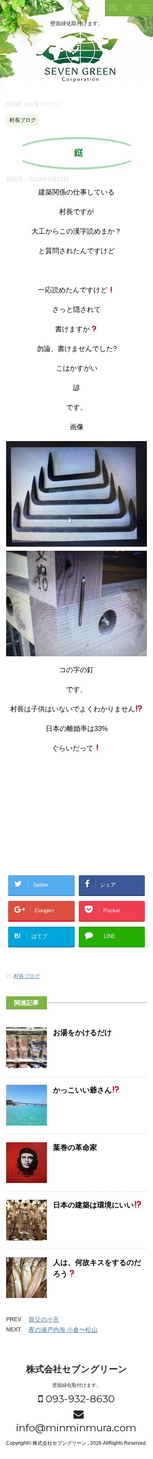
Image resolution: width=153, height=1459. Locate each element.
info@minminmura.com (74, 1427)
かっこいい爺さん (82, 1090)
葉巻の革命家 (75, 1147)
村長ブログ (26, 976)
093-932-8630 (79, 1399)
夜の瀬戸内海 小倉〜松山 (63, 1329)
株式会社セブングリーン (76, 1369)
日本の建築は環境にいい (93, 1205)
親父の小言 (44, 1319)
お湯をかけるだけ (82, 1033)
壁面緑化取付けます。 (76, 1385)
